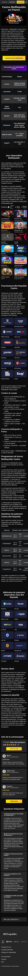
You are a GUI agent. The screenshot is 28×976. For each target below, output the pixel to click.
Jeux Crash (18, 207)
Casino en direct (12, 207)
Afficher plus (14, 801)
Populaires (4, 207)
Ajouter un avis (14, 748)
